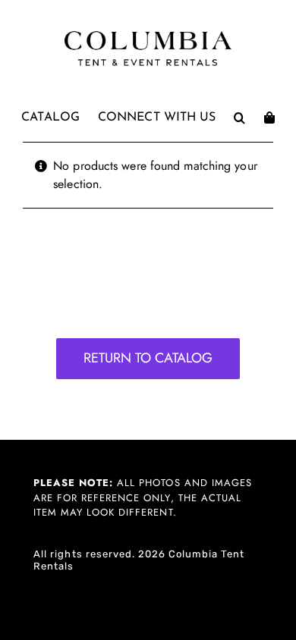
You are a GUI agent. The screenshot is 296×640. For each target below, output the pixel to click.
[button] (239, 117)
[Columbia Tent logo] (148, 35)
